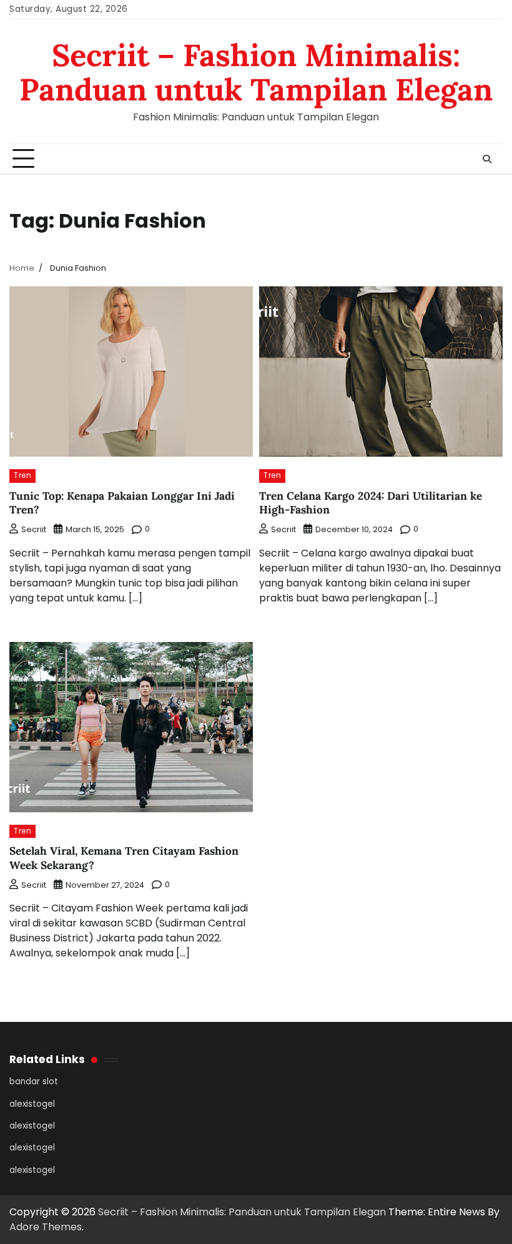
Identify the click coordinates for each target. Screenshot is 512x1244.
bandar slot (33, 1081)
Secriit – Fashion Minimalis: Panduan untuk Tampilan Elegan (256, 72)
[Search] (487, 159)
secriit (33, 529)
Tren (22, 475)
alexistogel (32, 1104)
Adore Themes (45, 1227)
